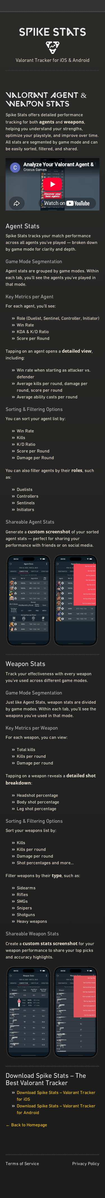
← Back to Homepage (26, 1125)
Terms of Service (22, 1164)
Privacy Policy (85, 1164)
